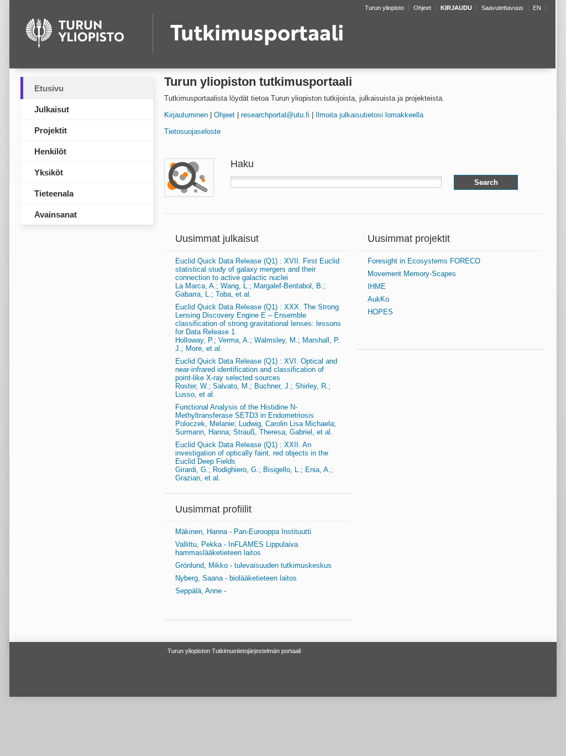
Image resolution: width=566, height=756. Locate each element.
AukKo (378, 299)
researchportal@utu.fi (275, 115)
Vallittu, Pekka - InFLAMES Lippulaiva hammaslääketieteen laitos (236, 548)
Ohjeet (224, 115)
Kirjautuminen (186, 115)
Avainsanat (55, 214)
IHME (377, 286)
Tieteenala (54, 193)
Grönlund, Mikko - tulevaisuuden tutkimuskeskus (253, 565)
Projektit (50, 130)
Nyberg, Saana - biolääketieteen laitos (236, 578)
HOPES (380, 312)
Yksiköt (48, 172)
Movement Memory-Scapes (412, 274)
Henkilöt (50, 151)
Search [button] (486, 182)
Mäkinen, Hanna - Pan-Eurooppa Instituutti (243, 531)
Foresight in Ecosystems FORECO (424, 261)
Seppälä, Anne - (200, 591)
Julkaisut (51, 109)
